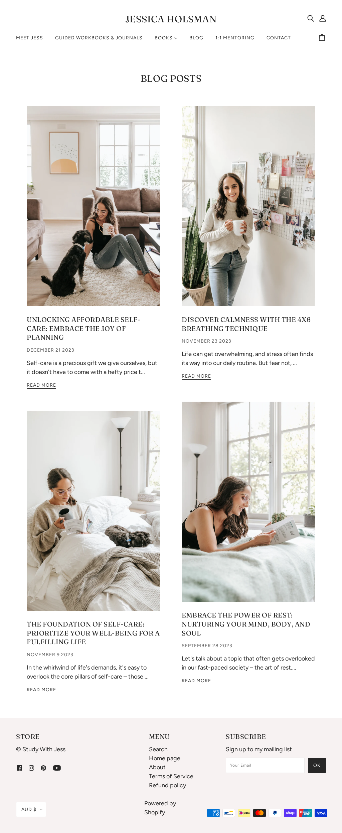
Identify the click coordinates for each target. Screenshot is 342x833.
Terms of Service (171, 776)
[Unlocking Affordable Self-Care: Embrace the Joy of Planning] (93, 211)
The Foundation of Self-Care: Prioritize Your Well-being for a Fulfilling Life (93, 633)
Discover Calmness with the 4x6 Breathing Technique (246, 324)
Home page (164, 758)
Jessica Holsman (171, 19)
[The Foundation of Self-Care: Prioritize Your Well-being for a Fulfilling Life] (93, 516)
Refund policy (167, 785)
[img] (311, 18)
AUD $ (28, 809)
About (157, 767)
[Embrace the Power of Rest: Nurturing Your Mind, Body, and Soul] (248, 507)
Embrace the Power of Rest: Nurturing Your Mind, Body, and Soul (246, 624)
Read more (41, 385)
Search (158, 749)
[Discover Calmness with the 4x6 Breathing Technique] (248, 211)
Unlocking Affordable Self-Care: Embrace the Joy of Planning (83, 328)
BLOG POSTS (171, 78)
